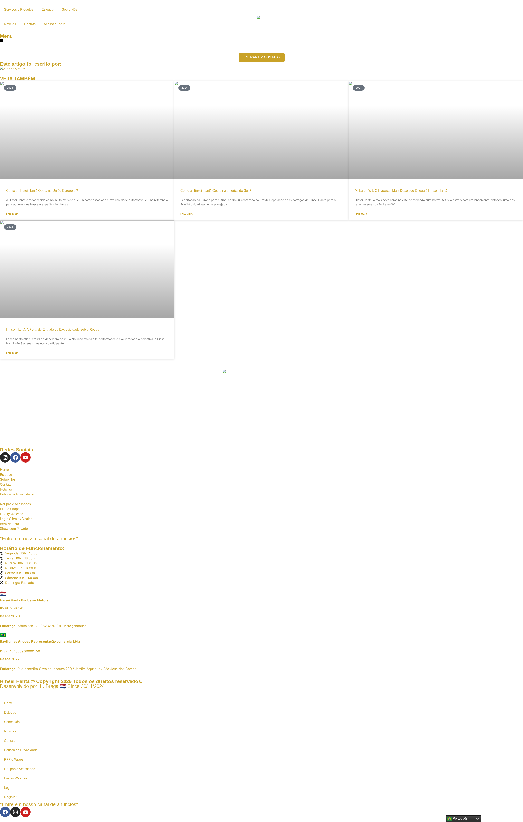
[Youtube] (25, 457)
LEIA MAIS (12, 214)
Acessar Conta (54, 24)
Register (10, 797)
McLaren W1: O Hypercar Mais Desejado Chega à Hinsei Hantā (401, 190)
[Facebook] (15, 457)
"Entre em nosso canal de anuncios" (39, 538)
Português (460, 818)
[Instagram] (5, 457)
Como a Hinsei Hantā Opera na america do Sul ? (215, 190)
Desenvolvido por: (52, 686)
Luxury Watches (15, 778)
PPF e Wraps (13, 759)
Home (8, 703)
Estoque (47, 9)
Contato (30, 24)
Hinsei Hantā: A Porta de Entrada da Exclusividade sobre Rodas (52, 329)
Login (8, 788)
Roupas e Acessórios (19, 769)
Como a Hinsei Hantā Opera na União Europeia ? (42, 190)
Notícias (10, 24)
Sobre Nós (69, 9)
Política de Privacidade (21, 750)
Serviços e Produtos (18, 9)
